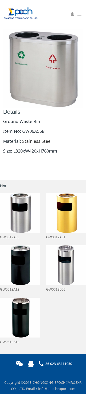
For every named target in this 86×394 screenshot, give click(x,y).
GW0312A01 (55, 237)
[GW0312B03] (66, 265)
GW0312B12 (9, 342)
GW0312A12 (9, 289)
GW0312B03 (55, 289)
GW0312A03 (9, 237)
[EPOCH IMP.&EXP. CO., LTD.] (20, 12)
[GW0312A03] (20, 213)
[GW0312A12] (20, 265)
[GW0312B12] (20, 318)
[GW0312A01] (66, 213)
